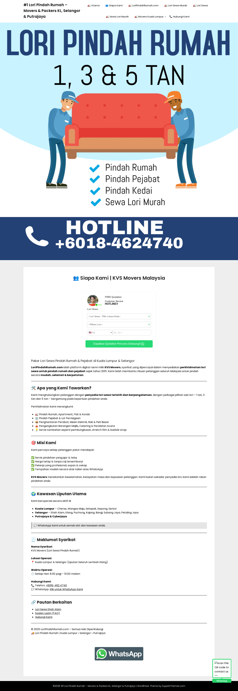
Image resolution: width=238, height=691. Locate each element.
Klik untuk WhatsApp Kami (66, 589)
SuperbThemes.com (173, 686)
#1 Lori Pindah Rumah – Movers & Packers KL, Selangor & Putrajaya (51, 10)
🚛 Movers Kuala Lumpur (149, 16)
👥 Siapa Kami (114, 5)
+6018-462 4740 (56, 585)
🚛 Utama (93, 5)
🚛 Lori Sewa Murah (175, 5)
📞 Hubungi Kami (179, 16)
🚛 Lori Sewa (200, 5)
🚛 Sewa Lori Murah (117, 16)
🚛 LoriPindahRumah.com (143, 5)
